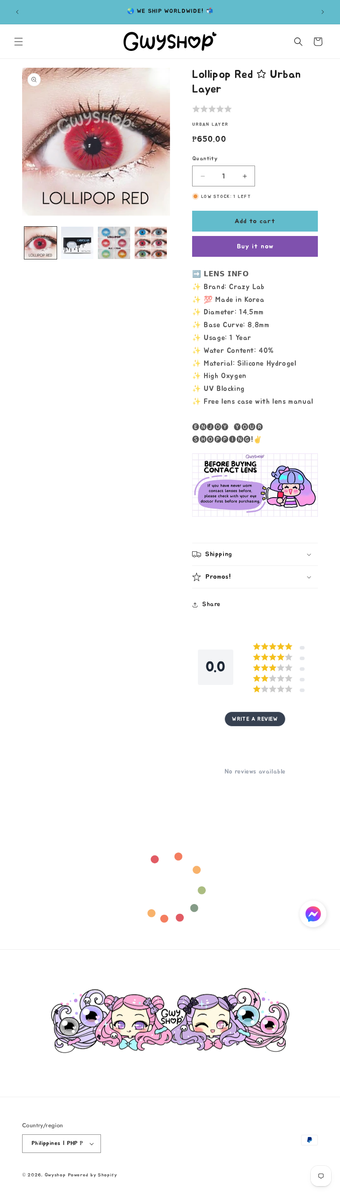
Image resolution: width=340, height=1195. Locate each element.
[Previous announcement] (17, 12)
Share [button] (211, 604)
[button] (18, 41)
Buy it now (255, 246)
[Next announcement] (322, 12)
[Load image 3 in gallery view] (114, 243)
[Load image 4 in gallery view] (151, 243)
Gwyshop (55, 1174)
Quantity (204, 159)
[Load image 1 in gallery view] (40, 243)
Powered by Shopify (92, 1174)
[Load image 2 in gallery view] (77, 243)
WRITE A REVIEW (255, 719)
